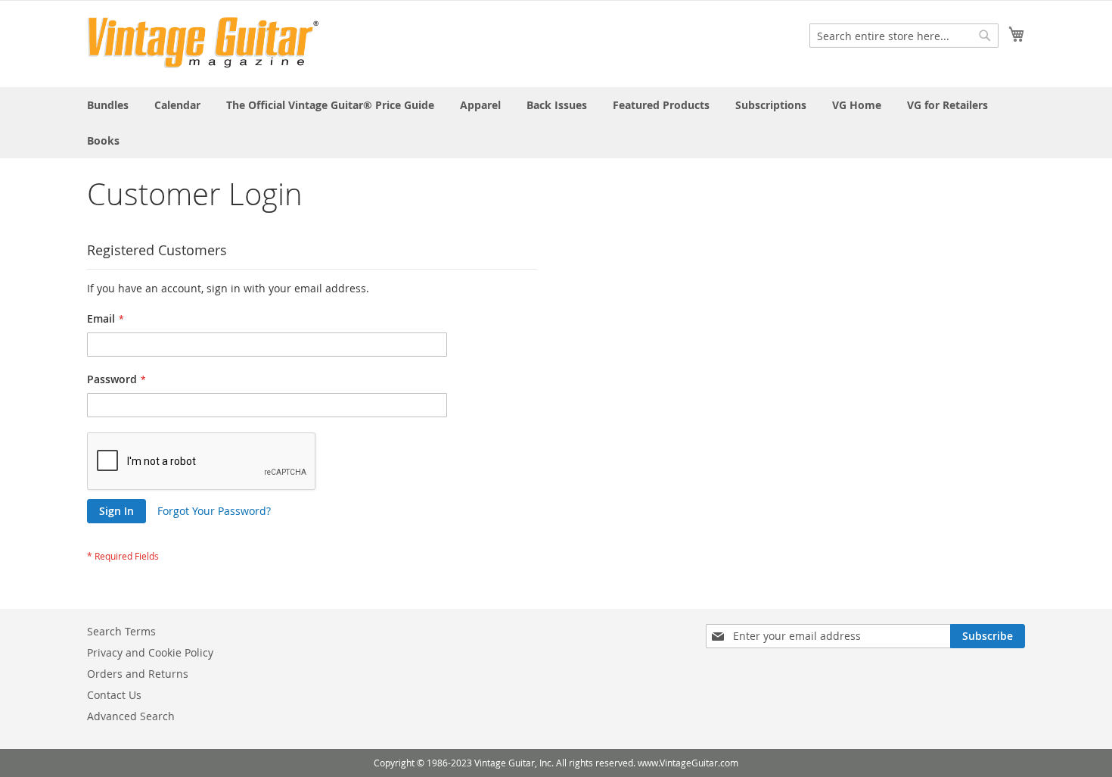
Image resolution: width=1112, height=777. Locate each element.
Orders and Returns (137, 673)
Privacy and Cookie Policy (150, 652)
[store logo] (203, 42)
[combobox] (904, 35)
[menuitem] (108, 105)
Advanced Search (131, 716)
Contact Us (114, 695)
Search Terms (121, 631)
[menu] (556, 122)
